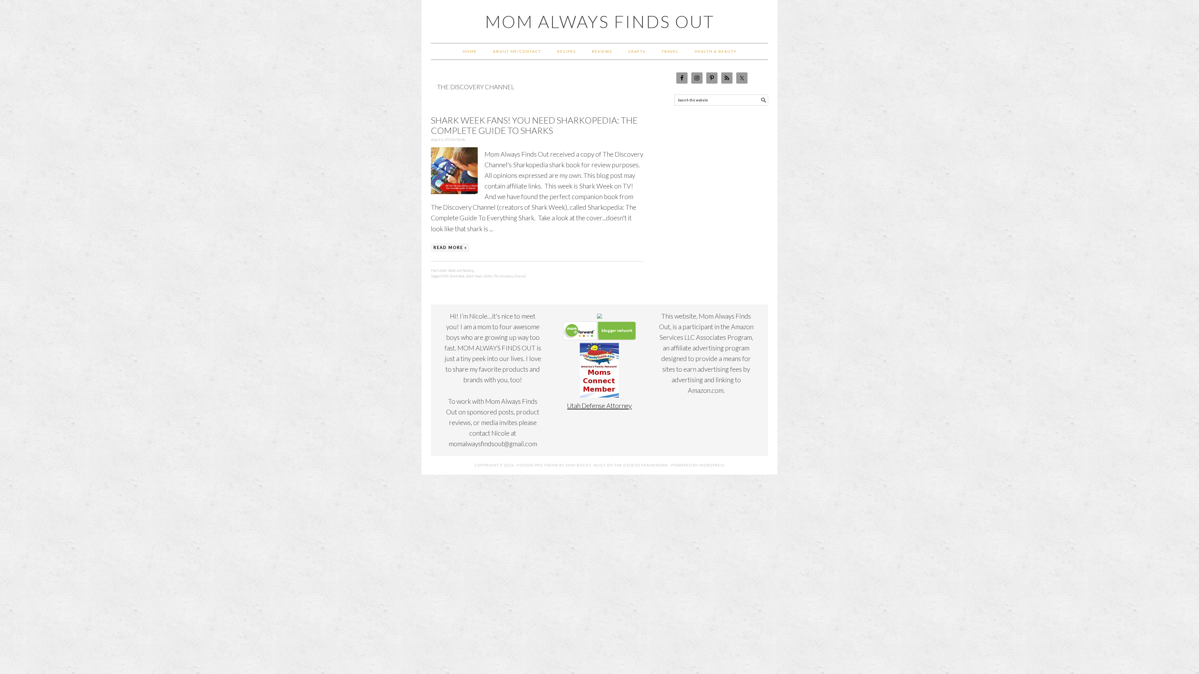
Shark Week (474, 276)
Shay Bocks (578, 465)
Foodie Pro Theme (537, 465)
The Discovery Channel (509, 276)
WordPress (712, 465)
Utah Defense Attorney (599, 405)
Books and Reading (461, 270)
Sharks (487, 276)
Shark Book (457, 276)
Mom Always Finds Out (599, 21)
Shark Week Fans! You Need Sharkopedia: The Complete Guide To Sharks (534, 125)
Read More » (450, 247)
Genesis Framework (645, 465)
